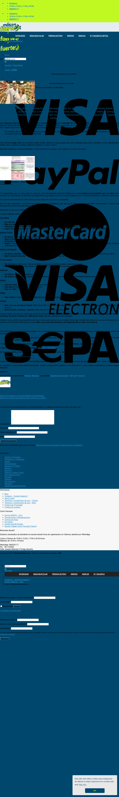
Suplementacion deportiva (15, 486)
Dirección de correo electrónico (13, 624)
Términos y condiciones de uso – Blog (20, 503)
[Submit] (6, 569)
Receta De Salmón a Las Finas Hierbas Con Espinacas (22, 396)
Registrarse (5, 639)
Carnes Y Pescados (13, 457)
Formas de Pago (11, 520)
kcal (75, 376)
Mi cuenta (9, 522)
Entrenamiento (10, 464)
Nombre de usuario (8, 620)
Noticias (2, 47)
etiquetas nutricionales (59, 376)
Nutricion (8, 47)
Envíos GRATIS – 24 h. (14, 515)
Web (2, 436)
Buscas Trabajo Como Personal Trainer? (21, 526)
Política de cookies (12, 507)
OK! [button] (94, 791)
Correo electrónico (8, 432)
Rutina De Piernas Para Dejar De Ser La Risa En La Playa (23, 398)
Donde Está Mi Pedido (14, 524)
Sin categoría (10, 481)
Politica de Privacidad (13, 505)
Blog (6, 494)
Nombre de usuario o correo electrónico (16, 598)
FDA (71, 376)
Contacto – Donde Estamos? (16, 496)
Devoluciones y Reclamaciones (17, 517)
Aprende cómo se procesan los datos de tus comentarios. (59, 445)
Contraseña (5, 602)
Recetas (8, 477)
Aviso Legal (9, 498)
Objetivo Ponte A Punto (14, 473)
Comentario (5, 424)
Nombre (4, 428)
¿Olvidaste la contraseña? (10, 611)
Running (8, 479)
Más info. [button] (82, 785)
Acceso (17, 606)
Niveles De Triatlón (12, 466)
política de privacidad (7, 634)
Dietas (7, 462)
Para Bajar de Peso (12, 475)
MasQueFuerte (9, 59)
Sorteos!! (8, 484)
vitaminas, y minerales (46, 348)
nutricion (81, 376)
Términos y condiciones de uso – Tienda (21, 500)
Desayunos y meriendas (14, 459)
